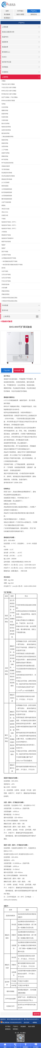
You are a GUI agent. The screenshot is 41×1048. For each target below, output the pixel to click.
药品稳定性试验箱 (7, 172)
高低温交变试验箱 (7, 179)
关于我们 (20, 11)
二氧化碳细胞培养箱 (7, 136)
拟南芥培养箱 (5, 153)
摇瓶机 (3, 205)
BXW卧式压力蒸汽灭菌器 (9, 94)
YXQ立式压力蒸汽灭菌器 (9, 87)
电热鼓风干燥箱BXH (7, 238)
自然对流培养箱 (6, 130)
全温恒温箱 (5, 120)
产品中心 (34, 11)
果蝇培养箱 (5, 156)
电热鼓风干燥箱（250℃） (9, 225)
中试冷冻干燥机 (6, 281)
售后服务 (7, 14)
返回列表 (37, 1014)
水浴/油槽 (4, 287)
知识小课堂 (20, 14)
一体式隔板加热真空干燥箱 (9, 261)
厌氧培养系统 (5, 294)
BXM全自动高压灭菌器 (8, 100)
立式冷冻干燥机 (6, 274)
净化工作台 (5, 212)
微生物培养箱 (5, 133)
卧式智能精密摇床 (7, 192)
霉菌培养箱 (5, 110)
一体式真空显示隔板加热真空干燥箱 (12, 264)
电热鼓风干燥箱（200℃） (9, 222)
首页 (7, 11)
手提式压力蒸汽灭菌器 (8, 84)
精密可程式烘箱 (6, 241)
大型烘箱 (4, 232)
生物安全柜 (5, 215)
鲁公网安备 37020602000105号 (12, 1022)
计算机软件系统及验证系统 (9, 301)
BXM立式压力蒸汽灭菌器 (9, 91)
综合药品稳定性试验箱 (8, 176)
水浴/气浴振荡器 (6, 202)
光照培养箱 (5, 146)
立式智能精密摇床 (7, 189)
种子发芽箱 (5, 159)
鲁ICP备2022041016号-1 (31, 1019)
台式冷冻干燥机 (6, 278)
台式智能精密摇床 (7, 195)
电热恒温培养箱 (6, 127)
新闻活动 (34, 14)
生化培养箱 (5, 107)
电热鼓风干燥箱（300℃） (9, 228)
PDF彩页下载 (18, 370)
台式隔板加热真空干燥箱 (9, 258)
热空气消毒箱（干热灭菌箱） (10, 97)
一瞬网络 (33, 1022)
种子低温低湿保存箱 (7, 163)
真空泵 (3, 268)
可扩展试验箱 (5, 169)
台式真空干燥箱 (6, 255)
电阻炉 (3, 248)
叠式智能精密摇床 (7, 199)
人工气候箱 (5, 149)
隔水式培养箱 (5, 123)
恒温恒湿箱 (5, 117)
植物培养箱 (5, 143)
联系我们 (7, 18)
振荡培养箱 (5, 113)
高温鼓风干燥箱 (6, 235)
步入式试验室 (5, 182)
